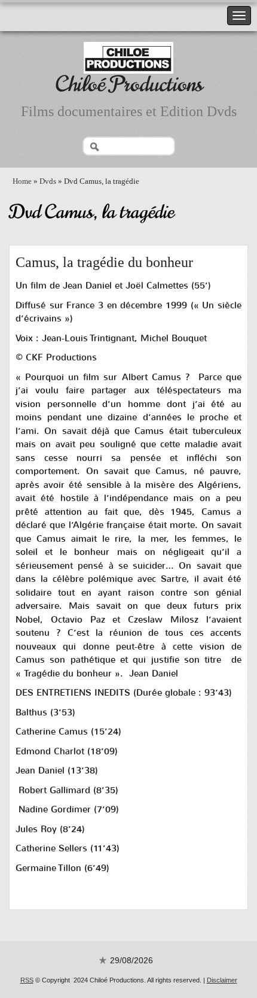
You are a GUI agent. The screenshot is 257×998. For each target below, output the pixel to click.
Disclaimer (222, 980)
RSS (26, 980)
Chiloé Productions (129, 84)
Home (22, 181)
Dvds (47, 181)
